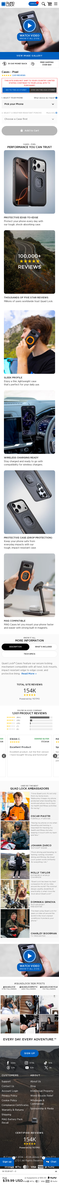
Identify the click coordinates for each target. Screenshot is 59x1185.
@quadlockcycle (49, 987)
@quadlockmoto (28, 987)
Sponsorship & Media (42, 1109)
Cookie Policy (9, 1100)
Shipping (6, 1115)
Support (6, 1082)
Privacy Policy (9, 1096)
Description (15, 647)
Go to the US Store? (16, 90)
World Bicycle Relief (41, 1096)
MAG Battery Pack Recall (12, 1121)
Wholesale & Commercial (37, 1102)
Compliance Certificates (15, 1105)
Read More (27, 674)
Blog (33, 1086)
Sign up (7, 1162)
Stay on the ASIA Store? (43, 90)
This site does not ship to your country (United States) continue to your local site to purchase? (29, 83)
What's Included (43, 647)
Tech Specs (29, 654)
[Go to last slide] (4, 756)
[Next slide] (55, 756)
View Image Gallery (29, 56)
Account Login (10, 1091)
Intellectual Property (41, 1091)
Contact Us (8, 1086)
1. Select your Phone (12, 98)
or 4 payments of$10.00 (35, 1178)
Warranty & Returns (13, 1110)
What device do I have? (44, 98)
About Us (35, 1082)
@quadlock (9, 987)
